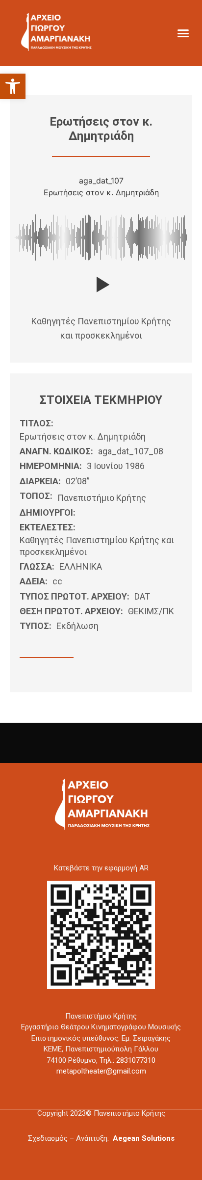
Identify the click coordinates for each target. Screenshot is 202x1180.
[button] (12, 86)
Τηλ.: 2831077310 (127, 1060)
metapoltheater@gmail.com (101, 1071)
